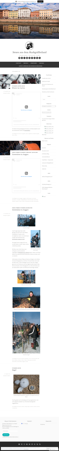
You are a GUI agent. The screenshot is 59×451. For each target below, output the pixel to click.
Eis (20, 133)
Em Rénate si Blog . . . (46, 153)
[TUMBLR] (34, 444)
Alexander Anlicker (6, 93)
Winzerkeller (36, 201)
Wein (36, 152)
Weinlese (17, 201)
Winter (20, 201)
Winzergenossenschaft (29, 201)
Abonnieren (6, 434)
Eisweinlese (14, 199)
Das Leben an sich (45, 150)
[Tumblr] (34, 58)
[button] (26, 220)
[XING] (39, 444)
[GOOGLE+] (26, 444)
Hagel (14, 370)
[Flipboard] (37, 58)
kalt (38, 358)
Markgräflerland (24, 199)
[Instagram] (21, 58)
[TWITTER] (24, 444)
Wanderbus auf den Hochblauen (48, 91)
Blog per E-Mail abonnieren (10, 421)
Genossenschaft (34, 358)
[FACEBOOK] (19, 444)
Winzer (23, 201)
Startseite (18, 63)
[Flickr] (29, 58)
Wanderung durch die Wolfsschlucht (49, 88)
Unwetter (32, 406)
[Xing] (39, 58)
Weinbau (13, 201)
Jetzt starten (40, 1)
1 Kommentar (14, 408)
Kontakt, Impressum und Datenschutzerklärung (30, 66)
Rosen (13, 135)
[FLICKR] (29, 444)
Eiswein (34, 198)
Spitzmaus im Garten (46, 81)
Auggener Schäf (26, 198)
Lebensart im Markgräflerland (47, 162)
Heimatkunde (34, 63)
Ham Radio (41, 63)
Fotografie (14, 86)
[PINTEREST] (32, 444)
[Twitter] (24, 58)
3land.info (44, 147)
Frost (30, 358)
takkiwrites (44, 168)
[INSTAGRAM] (21, 444)
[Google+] (27, 58)
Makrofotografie (36, 133)
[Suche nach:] (49, 99)
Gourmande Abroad (46, 156)
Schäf (35, 199)
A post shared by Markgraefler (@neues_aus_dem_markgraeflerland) (26, 124)
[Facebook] (19, 58)
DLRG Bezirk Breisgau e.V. (46, 184)
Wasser (35, 406)
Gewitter (22, 406)
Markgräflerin (27, 130)
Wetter (38, 406)
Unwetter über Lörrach (46, 78)
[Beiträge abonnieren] (21, 423)
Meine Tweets (44, 140)
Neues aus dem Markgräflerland (29, 52)
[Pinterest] (32, 58)
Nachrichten (29, 207)
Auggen (21, 198)
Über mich (25, 63)
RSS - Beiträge (25, 423)
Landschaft (29, 152)
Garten (19, 86)
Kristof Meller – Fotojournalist (47, 159)
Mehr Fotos (44, 134)
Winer (16, 135)
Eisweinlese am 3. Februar (23, 252)
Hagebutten (30, 133)
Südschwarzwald (30, 199)
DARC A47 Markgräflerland (47, 176)
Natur (23, 86)
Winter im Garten (18, 88)
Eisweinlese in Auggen (20, 154)
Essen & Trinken (16, 152)
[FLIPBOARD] (37, 444)
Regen (28, 406)
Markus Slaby (44, 165)
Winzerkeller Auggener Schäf (18, 239)
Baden (30, 198)
